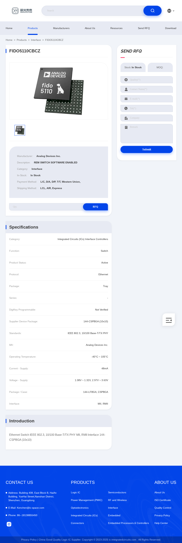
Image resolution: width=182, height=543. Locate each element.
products (33, 28)
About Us (90, 28)
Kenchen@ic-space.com (26, 507)
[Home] (21, 10)
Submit (146, 149)
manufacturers (61, 28)
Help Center (161, 523)
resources (116, 28)
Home (9, 28)
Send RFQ (144, 28)
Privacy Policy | (29, 539)
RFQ (95, 206)
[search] (152, 11)
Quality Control (162, 507)
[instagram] (9, 524)
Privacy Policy (162, 515)
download (170, 28)
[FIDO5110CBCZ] (58, 91)
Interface (36, 39)
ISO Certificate (162, 500)
